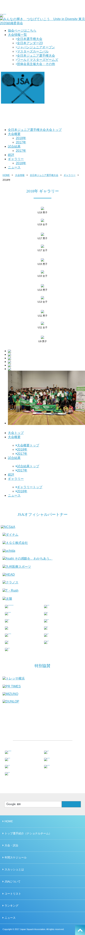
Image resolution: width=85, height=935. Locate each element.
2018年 (21, 138)
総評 (11, 154)
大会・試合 (11, 845)
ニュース (14, 167)
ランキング (11, 905)
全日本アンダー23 (30, 43)
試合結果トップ (28, 466)
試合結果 (14, 146)
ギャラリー (16, 159)
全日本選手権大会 (29, 39)
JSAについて (13, 881)
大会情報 (20, 175)
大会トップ (16, 432)
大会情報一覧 (17, 34)
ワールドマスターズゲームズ (37, 59)
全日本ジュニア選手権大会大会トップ (35, 129)
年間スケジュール (16, 857)
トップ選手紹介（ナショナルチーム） (28, 833)
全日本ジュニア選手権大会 (36, 55)
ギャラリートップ (29, 487)
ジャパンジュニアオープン (36, 47)
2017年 (21, 142)
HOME (6, 175)
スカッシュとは (14, 869)
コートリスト (13, 893)
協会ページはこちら (22, 30)
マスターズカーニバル (33, 51)
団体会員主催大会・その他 (36, 64)
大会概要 (14, 134)
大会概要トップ (28, 445)
